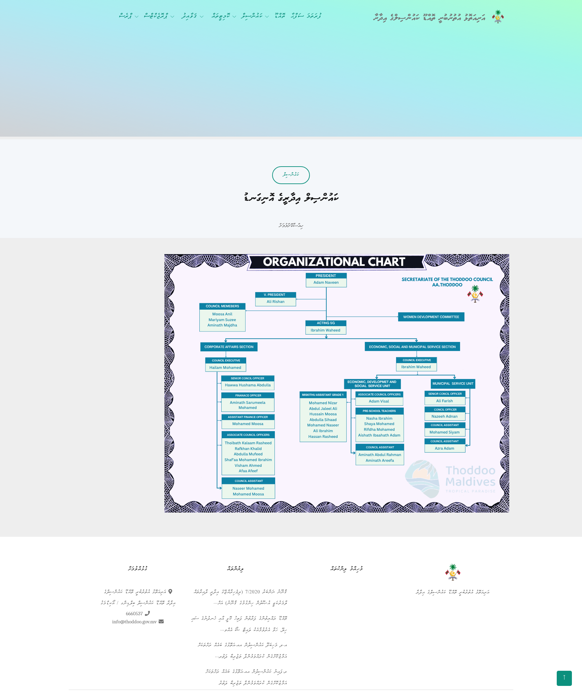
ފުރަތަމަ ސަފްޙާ (306, 16)
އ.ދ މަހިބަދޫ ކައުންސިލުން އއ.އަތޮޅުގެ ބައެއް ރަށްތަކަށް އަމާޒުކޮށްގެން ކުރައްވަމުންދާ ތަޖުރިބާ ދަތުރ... (242, 651)
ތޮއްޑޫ (279, 16)
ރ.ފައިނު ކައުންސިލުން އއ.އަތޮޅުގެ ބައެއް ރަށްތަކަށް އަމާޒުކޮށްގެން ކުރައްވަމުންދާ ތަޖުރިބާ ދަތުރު (246, 677)
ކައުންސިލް (251, 16)
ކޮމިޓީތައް (221, 16)
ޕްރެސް (125, 16)
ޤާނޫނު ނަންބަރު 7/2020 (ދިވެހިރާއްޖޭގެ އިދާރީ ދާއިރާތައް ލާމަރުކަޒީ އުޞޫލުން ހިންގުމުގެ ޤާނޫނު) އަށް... (240, 598)
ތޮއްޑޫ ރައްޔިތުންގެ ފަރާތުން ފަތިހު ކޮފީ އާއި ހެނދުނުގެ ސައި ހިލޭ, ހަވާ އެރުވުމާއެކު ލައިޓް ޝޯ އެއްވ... (239, 624)
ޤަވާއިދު (189, 16)
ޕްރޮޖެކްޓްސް (156, 16)
